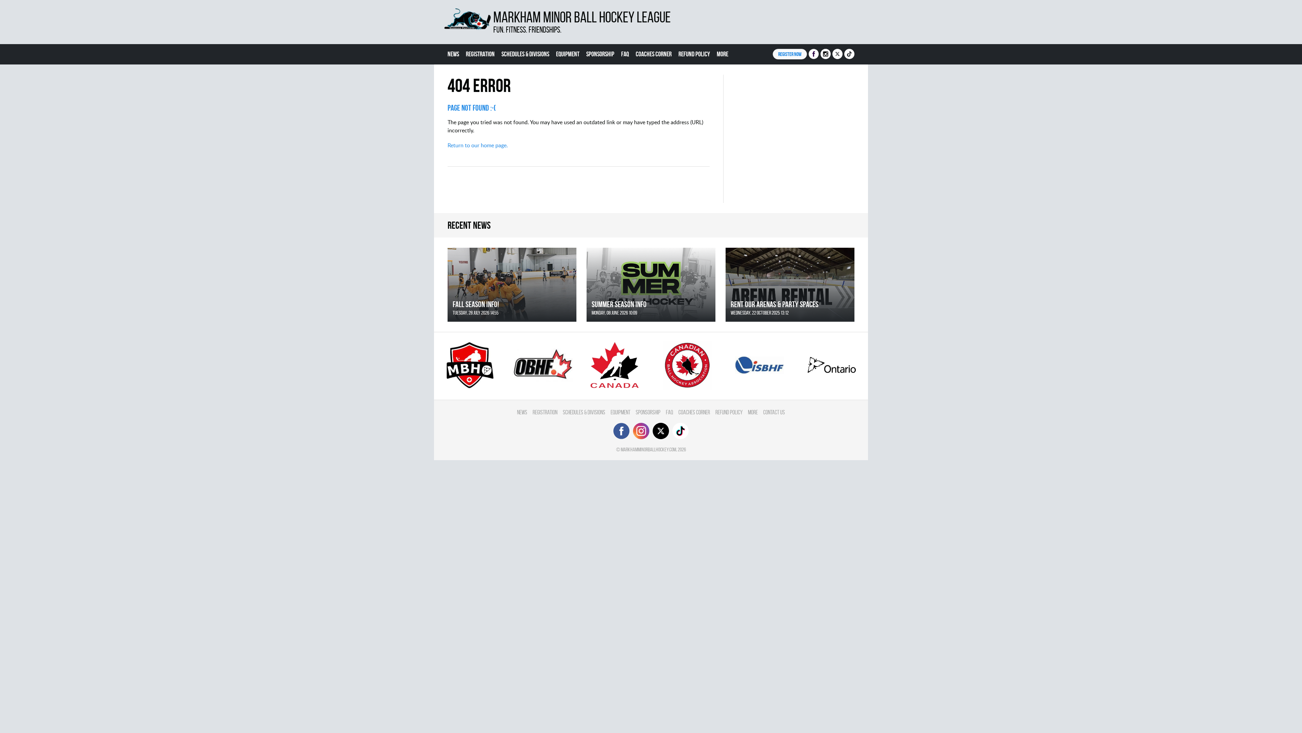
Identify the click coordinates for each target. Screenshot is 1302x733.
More (722, 54)
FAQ (625, 54)
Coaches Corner (654, 54)
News (453, 54)
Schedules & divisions (525, 54)
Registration (480, 54)
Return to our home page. (478, 145)
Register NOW (790, 54)
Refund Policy (694, 54)
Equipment (567, 54)
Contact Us (774, 412)
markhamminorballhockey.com (648, 449)
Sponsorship (600, 54)
